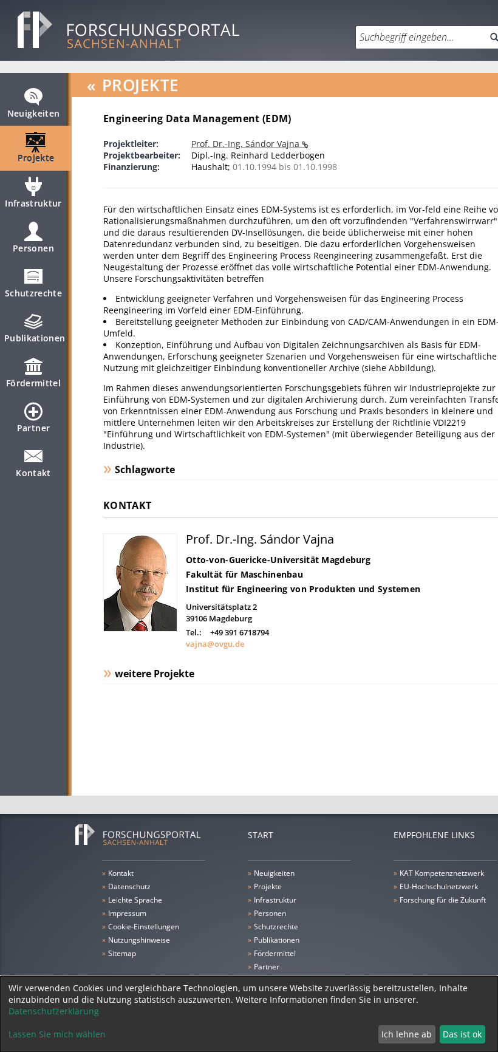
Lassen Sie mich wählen (57, 1034)
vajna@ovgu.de (215, 643)
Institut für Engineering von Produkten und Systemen (303, 589)
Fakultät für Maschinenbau (244, 574)
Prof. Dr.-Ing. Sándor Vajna (246, 143)
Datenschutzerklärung (54, 1011)
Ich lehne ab (406, 1034)
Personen (33, 248)
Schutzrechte (33, 293)
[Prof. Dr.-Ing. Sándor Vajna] (140, 628)
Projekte (36, 158)
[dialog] (249, 1014)
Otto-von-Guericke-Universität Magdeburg (278, 559)
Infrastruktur (33, 203)
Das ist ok (462, 1034)
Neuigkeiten (33, 113)
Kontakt (33, 473)
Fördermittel (33, 383)
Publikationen (35, 338)
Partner (33, 428)
